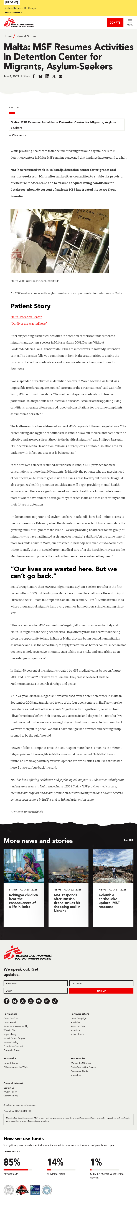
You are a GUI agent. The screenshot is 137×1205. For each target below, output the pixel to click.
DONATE (115, 22)
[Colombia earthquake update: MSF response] (113, 888)
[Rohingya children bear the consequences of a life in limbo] (24, 888)
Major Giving (10, 1034)
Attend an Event (78, 1026)
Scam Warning (10, 1095)
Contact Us (9, 1087)
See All (127, 840)
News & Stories (26, 36)
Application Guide (79, 1071)
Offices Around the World (16, 1067)
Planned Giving (11, 1042)
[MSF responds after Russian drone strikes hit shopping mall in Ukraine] (69, 888)
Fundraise (75, 1022)
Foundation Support (13, 1046)
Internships (76, 1075)
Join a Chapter (78, 1034)
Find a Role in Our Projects (83, 1067)
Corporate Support (12, 1050)
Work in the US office (81, 1063)
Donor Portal (10, 1022)
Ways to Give (10, 1030)
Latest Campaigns (79, 1018)
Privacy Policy (10, 1091)
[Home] (36, 22)
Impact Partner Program (15, 1038)
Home (8, 36)
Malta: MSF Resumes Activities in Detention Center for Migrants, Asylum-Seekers (63, 124)
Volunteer (75, 1030)
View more (19, 135)
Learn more (12, 12)
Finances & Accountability (16, 1026)
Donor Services (11, 1018)
